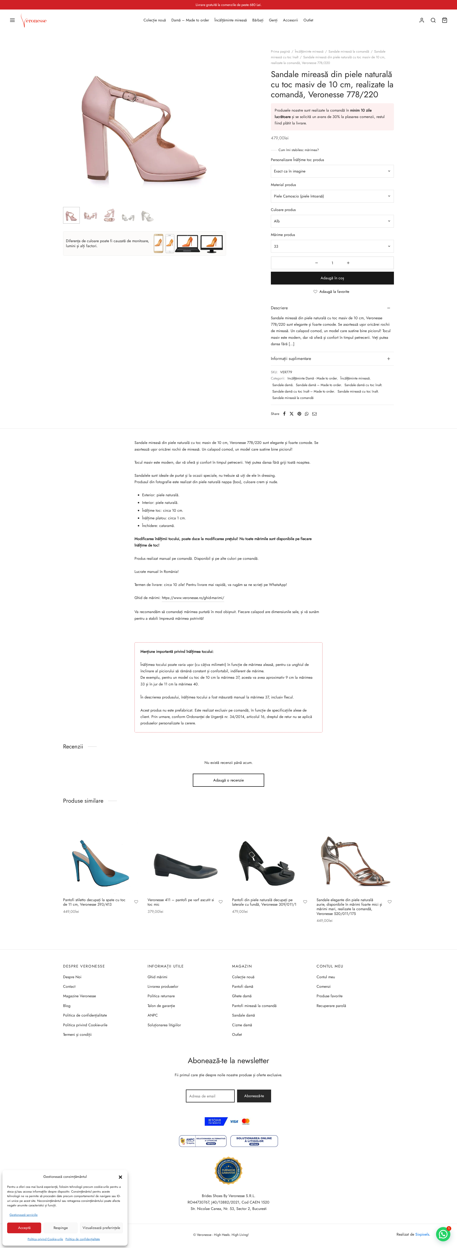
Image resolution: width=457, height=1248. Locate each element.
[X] (292, 414)
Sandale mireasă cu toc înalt (358, 391)
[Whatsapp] (306, 414)
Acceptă (24, 1227)
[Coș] (444, 20)
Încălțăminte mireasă (230, 20)
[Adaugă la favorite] (136, 902)
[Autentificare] (422, 20)
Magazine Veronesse (79, 996)
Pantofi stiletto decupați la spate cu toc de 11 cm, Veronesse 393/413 (94, 902)
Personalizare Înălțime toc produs (297, 159)
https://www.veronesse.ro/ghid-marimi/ (193, 597)
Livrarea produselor (163, 986)
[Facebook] (284, 414)
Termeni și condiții (77, 1034)
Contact (69, 986)
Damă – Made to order (190, 20)
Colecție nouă (155, 20)
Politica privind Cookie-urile (45, 1239)
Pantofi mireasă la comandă (254, 1005)
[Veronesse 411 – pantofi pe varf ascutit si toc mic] (186, 855)
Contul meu (326, 977)
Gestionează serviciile (24, 1215)
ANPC (153, 1015)
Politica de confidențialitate (82, 1239)
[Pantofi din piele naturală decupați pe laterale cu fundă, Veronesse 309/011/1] (270, 855)
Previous (68, 133)
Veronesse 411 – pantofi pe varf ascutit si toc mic (181, 902)
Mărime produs (283, 234)
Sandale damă (282, 385)
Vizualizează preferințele (101, 1227)
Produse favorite (330, 996)
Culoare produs (283, 209)
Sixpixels (422, 1234)
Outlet (308, 20)
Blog (66, 1005)
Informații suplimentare (291, 358)
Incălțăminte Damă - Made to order (312, 378)
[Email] (314, 414)
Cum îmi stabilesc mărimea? (298, 149)
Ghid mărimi (157, 977)
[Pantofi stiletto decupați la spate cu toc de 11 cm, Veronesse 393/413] (101, 855)
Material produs (283, 184)
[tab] (332, 308)
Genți (273, 20)
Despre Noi (72, 977)
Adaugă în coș (332, 278)
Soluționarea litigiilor (164, 1025)
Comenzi (324, 986)
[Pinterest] (299, 414)
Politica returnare (161, 996)
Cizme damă (242, 1025)
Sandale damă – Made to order (318, 385)
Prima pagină (280, 51)
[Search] (433, 20)
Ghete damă (242, 996)
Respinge (61, 1227)
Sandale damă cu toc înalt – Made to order (303, 391)
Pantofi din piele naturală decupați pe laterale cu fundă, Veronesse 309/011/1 (264, 902)
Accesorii (290, 20)
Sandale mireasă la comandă (348, 51)
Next (221, 133)
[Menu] (12, 20)
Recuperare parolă (331, 1005)
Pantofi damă (242, 986)
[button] (120, 1176)
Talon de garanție (161, 1005)
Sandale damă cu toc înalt (362, 385)
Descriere (279, 308)
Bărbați (257, 20)
